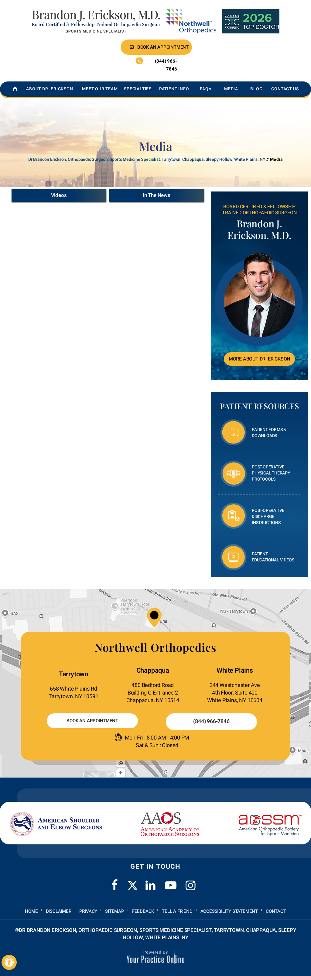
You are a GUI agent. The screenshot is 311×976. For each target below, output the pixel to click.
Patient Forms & (269, 432)
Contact (276, 911)
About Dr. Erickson (49, 89)
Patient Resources (259, 406)
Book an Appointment (163, 47)
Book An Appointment (92, 720)
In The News (156, 195)
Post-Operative (271, 473)
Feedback (143, 911)
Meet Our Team (100, 89)
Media (231, 89)
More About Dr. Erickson (259, 359)
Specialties (138, 89)
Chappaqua (152, 670)
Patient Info (174, 89)
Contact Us (285, 89)
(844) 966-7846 (166, 65)
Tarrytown (73, 674)
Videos (59, 195)
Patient (273, 557)
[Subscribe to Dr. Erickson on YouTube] (170, 881)
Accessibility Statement (229, 911)
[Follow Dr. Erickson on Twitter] (132, 885)
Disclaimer (58, 911)
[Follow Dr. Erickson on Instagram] (190, 881)
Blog (256, 89)
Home (31, 911)
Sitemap (114, 911)
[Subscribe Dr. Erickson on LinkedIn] (150, 881)
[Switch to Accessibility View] (9, 962)
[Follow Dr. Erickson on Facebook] (114, 881)
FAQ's (205, 89)
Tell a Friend (177, 911)
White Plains (235, 670)
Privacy (88, 911)
